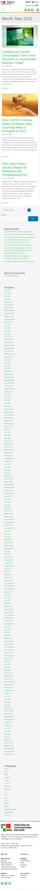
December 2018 (9, 548)
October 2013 (8, 687)
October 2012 (8, 722)
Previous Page (8, 210)
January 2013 (8, 713)
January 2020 (8, 516)
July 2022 (7, 429)
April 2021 (7, 473)
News (3, 66)
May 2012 (7, 734)
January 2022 (8, 447)
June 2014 (7, 664)
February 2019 (8, 542)
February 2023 (8, 409)
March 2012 (8, 740)
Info (5, 792)
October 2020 (8, 490)
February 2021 (8, 479)
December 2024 (9, 345)
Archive (22, 867)
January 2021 (8, 481)
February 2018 (8, 560)
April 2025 (7, 334)
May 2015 (7, 632)
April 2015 (7, 635)
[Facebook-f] (29, 9)
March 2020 (8, 510)
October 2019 (8, 525)
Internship (23, 875)
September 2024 (9, 354)
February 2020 (8, 513)
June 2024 (7, 363)
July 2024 (7, 360)
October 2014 (8, 653)
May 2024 (7, 365)
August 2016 (8, 592)
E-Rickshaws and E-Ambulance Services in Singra (19, 261)
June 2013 (7, 699)
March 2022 (8, 441)
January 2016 (8, 612)
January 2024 (8, 377)
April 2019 (7, 537)
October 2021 (8, 455)
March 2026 (8, 302)
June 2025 (7, 328)
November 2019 (9, 522)
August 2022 (8, 426)
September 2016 (9, 589)
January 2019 (8, 545)
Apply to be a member (8, 875)
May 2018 (7, 551)
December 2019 (9, 519)
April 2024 (7, 368)
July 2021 (7, 464)
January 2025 (8, 342)
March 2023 (8, 406)
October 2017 (8, 563)
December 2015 (9, 615)
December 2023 (9, 380)
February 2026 (8, 305)
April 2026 (7, 299)
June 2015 (7, 629)
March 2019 (8, 539)
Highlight (7, 789)
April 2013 (7, 705)
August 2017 (8, 568)
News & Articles (25, 861)
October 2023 (8, 386)
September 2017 (9, 566)
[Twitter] (32, 9)
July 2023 (7, 394)
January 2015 (8, 644)
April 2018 (7, 554)
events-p (7, 783)
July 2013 (7, 696)
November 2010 (9, 754)
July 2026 (7, 290)
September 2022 (9, 423)
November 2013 (9, 684)
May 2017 (7, 571)
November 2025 (9, 313)
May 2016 (7, 600)
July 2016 (7, 595)
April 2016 (7, 603)
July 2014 (7, 661)
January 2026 (8, 307)
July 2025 (7, 325)
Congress (7, 777)
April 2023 (7, 403)
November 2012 (9, 719)
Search (4, 215)
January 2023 (8, 412)
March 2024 (8, 371)
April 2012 (7, 737)
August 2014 (8, 658)
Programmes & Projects (8, 867)
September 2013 (9, 690)
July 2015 (7, 627)
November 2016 (9, 586)
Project (6, 803)
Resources (23, 865)
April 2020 (7, 508)
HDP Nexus (7, 786)
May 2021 (7, 470)
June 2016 (7, 597)
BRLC (6, 774)
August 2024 (8, 357)
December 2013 (9, 682)
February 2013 (8, 711)
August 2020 (8, 496)
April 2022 (7, 438)
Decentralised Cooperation (9, 869)
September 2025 (9, 319)
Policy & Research (6, 865)
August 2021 (8, 461)
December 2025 (9, 310)
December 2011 (9, 745)
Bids (5, 771)
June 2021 (7, 467)
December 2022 (9, 415)
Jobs (5, 795)
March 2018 (8, 557)
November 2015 (9, 618)
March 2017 (8, 574)
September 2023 (9, 389)
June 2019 (7, 531)
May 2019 (7, 534)
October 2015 (8, 621)
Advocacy (4, 861)
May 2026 (7, 296)
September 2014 (9, 655)
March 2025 (8, 336)
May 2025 (7, 331)
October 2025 (8, 316)
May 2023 (7, 400)
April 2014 (7, 670)
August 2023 (8, 391)
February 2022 (8, 444)
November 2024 (9, 348)
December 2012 (9, 716)
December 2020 (9, 484)
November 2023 (9, 383)
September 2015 (9, 624)
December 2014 (9, 647)
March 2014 (8, 673)
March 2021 (8, 476)
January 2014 (8, 679)
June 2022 (7, 432)
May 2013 (7, 702)
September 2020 (9, 493)
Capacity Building (6, 863)
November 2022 (9, 418)
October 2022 (8, 421)
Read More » (5, 88)
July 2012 (7, 728)
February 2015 (8, 641)
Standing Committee (10, 809)
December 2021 (9, 450)
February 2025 (8, 339)
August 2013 (8, 693)
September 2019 (9, 528)
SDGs (6, 806)
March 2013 (8, 708)
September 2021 (9, 458)
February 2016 (8, 609)
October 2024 (8, 351)
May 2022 (7, 435)
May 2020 (7, 505)
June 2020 (7, 502)
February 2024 (8, 374)
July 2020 (7, 499)
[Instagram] (25, 9)
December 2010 (9, 751)
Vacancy (4, 178)
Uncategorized (8, 812)
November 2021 (9, 452)
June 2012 (7, 731)
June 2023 (7, 397)
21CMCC (7, 769)
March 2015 (8, 638)
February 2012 (8, 743)
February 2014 (8, 676)
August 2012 (8, 725)
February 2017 (8, 577)
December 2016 (9, 583)
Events (6, 780)
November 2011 (9, 748)
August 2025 (8, 322)
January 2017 (8, 580)
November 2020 (9, 487)
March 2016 (8, 606)
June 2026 (7, 293)
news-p (6, 800)
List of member (6, 877)
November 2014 (9, 650)
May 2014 (7, 667)
